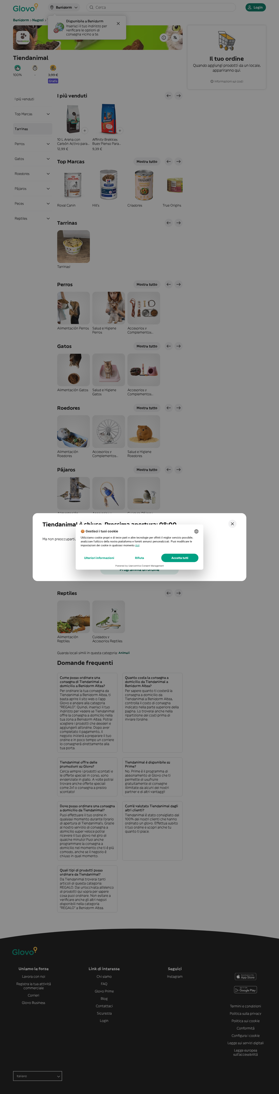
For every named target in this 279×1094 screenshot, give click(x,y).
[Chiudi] (232, 524)
